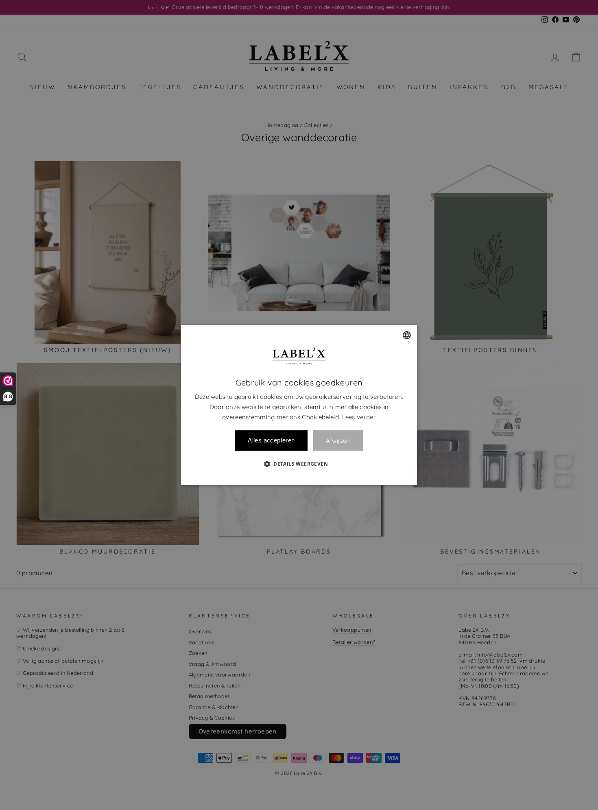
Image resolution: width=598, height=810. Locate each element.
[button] (299, 464)
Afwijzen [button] (338, 440)
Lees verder (359, 417)
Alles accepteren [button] (271, 440)
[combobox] (407, 335)
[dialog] (299, 405)
